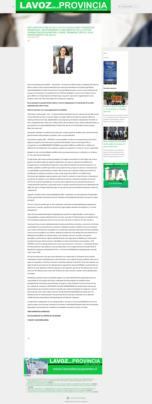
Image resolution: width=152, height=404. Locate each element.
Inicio (105, 53)
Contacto (106, 57)
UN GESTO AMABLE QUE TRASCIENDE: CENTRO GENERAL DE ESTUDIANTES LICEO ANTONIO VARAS (61, 385)
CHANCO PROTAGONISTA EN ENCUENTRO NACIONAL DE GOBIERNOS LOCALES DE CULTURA (59, 392)
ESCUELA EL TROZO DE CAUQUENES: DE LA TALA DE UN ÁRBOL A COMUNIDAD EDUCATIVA (58, 384)
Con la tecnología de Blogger (77, 398)
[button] (28, 41)
